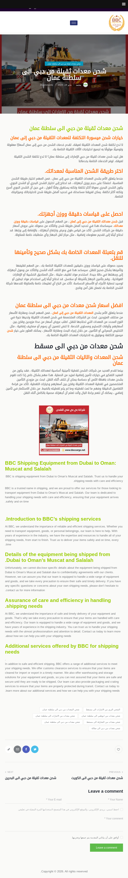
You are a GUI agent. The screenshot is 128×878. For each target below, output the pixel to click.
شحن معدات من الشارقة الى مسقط (103, 722)
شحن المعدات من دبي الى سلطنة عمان (60, 709)
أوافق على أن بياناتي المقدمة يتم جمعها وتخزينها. (95, 837)
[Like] (119, 749)
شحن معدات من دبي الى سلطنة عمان (62, 722)
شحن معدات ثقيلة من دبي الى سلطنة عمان (64, 64)
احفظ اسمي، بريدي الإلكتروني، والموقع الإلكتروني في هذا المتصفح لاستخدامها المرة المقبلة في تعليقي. (68, 809)
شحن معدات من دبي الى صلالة (106, 728)
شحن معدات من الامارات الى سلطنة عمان (55, 716)
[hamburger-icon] (74, 22)
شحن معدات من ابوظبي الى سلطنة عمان (101, 716)
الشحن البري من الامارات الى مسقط (103, 709)
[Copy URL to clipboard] (8, 749)
